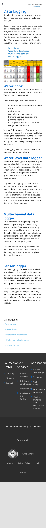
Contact (9, 383)
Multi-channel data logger (19, 53)
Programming (26, 388)
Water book (13, 48)
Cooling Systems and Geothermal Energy (38, 403)
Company (10, 373)
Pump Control (28, 453)
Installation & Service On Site (25, 396)
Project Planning (24, 375)
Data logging (11, 324)
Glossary (10, 378)
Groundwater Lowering (39, 391)
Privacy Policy (24, 463)
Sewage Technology (38, 371)
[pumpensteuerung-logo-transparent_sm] (35, 4)
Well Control (36, 383)
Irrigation (37, 377)
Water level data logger (18, 51)
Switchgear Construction (25, 382)
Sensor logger (14, 56)
